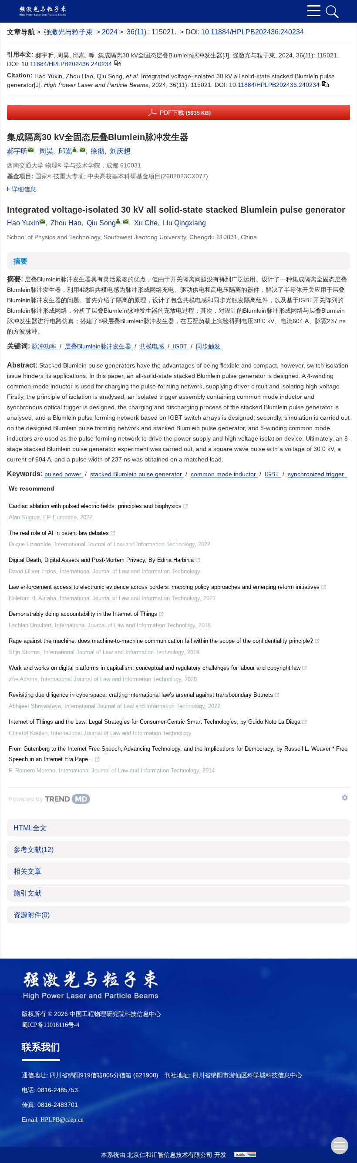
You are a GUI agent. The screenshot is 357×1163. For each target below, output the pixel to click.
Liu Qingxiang (184, 223)
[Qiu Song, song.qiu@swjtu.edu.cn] (118, 221)
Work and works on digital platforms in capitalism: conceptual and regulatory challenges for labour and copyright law (154, 668)
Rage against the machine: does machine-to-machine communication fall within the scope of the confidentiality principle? (161, 641)
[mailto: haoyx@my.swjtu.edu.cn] (42, 221)
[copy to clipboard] (325, 83)
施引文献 (27, 893)
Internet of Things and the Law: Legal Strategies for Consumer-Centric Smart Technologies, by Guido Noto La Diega (154, 722)
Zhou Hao (66, 223)
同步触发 (209, 346)
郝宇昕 (17, 151)
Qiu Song (101, 223)
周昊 (46, 151)
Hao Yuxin (23, 223)
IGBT (181, 346)
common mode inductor (224, 474)
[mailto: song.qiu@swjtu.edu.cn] (126, 221)
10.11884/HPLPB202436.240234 (252, 32)
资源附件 (31, 915)
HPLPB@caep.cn (62, 1119)
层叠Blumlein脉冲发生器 (99, 346)
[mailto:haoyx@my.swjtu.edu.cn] (31, 149)
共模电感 (153, 346)
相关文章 (27, 871)
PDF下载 (185, 112)
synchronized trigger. (317, 474)
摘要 (20, 261)
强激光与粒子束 (68, 32)
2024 (110, 32)
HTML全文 (30, 828)
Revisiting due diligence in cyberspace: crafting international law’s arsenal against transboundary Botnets (141, 695)
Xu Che (146, 223)
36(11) (137, 32)
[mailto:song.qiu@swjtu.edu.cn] (82, 149)
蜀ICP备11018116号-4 (50, 1025)
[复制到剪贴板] (117, 63)
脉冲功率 (45, 346)
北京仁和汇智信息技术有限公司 (169, 1155)
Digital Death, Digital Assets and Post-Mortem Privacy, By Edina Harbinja (101, 560)
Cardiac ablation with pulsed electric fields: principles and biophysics (95, 506)
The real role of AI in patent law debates (59, 533)
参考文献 (33, 849)
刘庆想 (120, 151)
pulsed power (63, 474)
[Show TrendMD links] (344, 797)
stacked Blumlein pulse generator (137, 474)
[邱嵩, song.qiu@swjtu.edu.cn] (74, 149)
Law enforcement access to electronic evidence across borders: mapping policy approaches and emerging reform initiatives (164, 587)
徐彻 (97, 151)
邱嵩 (65, 151)
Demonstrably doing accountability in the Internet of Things (83, 614)
